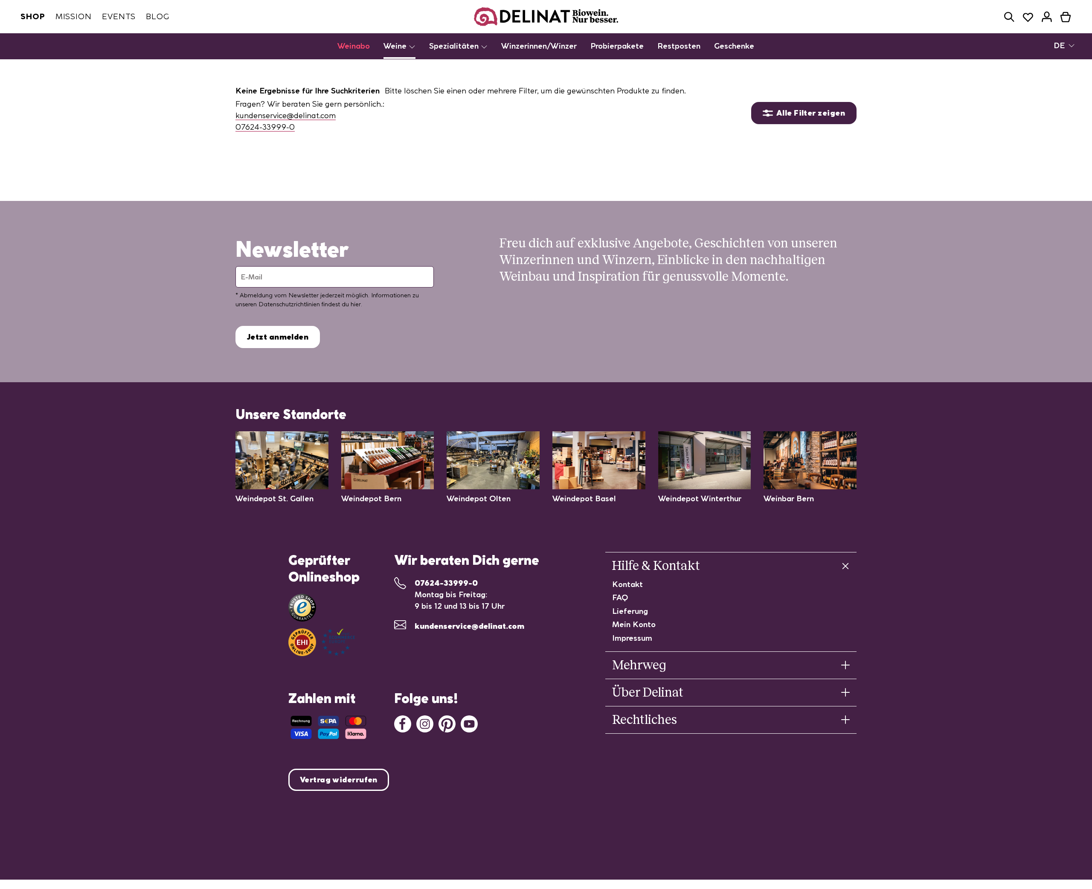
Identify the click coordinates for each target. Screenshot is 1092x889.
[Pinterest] (447, 723)
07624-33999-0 (265, 127)
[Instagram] (424, 723)
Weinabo (353, 46)
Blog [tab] (157, 16)
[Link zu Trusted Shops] (302, 608)
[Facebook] (402, 723)
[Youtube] (469, 723)
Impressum (632, 638)
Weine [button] (396, 46)
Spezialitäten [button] (455, 46)
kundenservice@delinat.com (285, 115)
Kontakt (627, 584)
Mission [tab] (73, 16)
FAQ (620, 597)
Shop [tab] (32, 16)
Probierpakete (617, 46)
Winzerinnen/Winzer (539, 46)
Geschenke (734, 46)
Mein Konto (634, 624)
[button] (1009, 16)
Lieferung (630, 611)
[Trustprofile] (321, 642)
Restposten (678, 46)
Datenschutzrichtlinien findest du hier (309, 304)
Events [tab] (119, 16)
